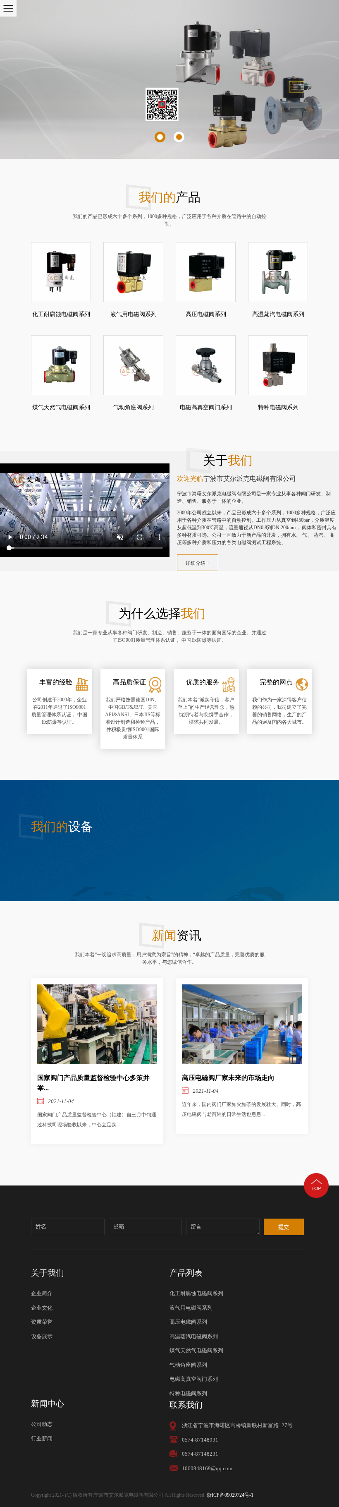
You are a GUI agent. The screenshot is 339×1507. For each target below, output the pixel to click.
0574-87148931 (200, 1440)
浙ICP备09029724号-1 (230, 1495)
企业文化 (42, 1308)
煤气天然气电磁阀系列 (61, 407)
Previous (14, 79)
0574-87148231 (200, 1454)
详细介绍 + (198, 563)
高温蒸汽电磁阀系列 (278, 314)
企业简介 (42, 1293)
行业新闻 (42, 1438)
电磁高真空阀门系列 (206, 407)
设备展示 (42, 1336)
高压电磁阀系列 (206, 314)
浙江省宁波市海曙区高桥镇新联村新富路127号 (237, 1425)
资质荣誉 (42, 1322)
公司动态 (42, 1424)
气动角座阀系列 (133, 407)
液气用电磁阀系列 (133, 314)
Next (324, 79)
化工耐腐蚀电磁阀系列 (61, 314)
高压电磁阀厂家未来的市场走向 (228, 1078)
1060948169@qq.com (207, 1468)
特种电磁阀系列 (278, 407)
